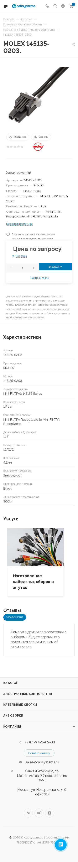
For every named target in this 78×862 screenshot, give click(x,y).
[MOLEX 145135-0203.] (39, 95)
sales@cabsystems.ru (42, 762)
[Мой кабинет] (63, 7)
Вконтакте (28, 813)
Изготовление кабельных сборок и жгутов (33, 581)
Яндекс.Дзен (49, 813)
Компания (12, 726)
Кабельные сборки (20, 704)
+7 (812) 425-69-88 (40, 742)
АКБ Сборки (13, 715)
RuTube (39, 813)
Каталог (10, 683)
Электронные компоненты (27, 694)
